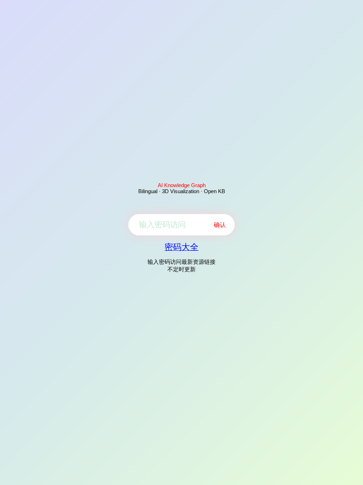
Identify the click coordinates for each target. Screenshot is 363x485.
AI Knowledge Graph (182, 185)
